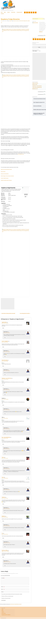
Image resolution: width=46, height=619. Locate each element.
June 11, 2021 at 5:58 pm (7, 370)
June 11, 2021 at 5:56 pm (7, 351)
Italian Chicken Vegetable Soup (37, 87)
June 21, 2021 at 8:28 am (7, 489)
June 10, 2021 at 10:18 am (5, 323)
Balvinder (3, 516)
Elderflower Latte (35, 88)
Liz (2, 533)
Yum (1, 22)
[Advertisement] (7, 303)
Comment (2, 578)
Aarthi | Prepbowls (5, 341)
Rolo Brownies (3, 171)
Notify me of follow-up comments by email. (7, 596)
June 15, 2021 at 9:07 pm (5, 478)
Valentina (3, 497)
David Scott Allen (4, 550)
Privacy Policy (13, 12)
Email (2, 589)
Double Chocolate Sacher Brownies (6, 180)
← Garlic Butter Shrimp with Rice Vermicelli (8, 313)
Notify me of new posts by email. (6, 598)
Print (26, 196)
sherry (3, 457)
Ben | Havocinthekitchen (6, 437)
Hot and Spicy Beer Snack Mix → (25, 313)
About (5, 12)
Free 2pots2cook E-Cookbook (6, 614)
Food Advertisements (40, 35)
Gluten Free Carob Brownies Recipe (6, 169)
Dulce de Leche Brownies (4, 173)
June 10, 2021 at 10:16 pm (5, 379)
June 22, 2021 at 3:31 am (5, 534)
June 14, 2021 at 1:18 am (5, 438)
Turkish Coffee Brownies (4, 178)
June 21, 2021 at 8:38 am (7, 525)
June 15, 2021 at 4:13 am (5, 458)
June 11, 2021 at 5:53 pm (7, 332)
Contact (8, 12)
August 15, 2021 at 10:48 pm (5, 551)
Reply (5, 337)
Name (2, 587)
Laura (3, 477)
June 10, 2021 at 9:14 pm (5, 361)
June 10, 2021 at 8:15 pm (5, 342)
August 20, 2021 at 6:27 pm (7, 561)
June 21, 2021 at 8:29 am (7, 508)
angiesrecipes (4, 322)
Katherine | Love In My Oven (6, 378)
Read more (40, 31)
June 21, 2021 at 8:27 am (7, 468)
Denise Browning (4, 360)
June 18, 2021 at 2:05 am (5, 517)
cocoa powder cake (21, 154)
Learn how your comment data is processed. (15, 604)
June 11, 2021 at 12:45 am (5, 399)
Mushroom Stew (34, 84)
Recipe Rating (2, 575)
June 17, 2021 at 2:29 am (5, 498)
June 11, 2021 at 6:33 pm (5, 418)
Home (2, 12)
